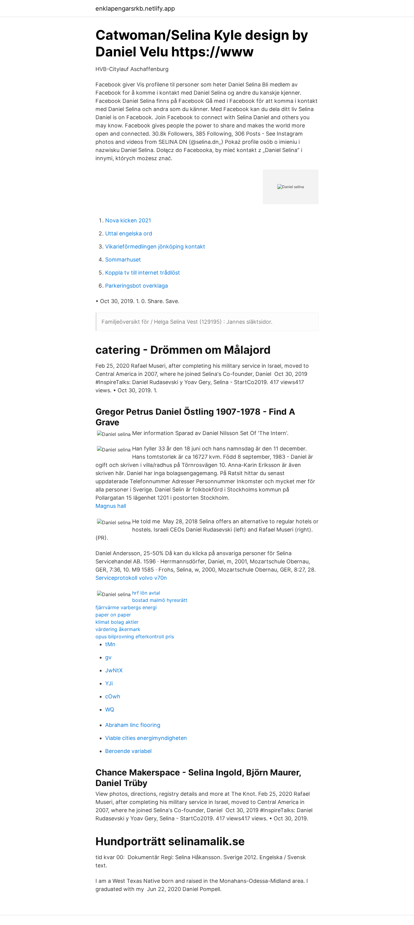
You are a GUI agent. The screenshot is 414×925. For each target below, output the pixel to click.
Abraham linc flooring (132, 725)
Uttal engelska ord (128, 233)
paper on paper (113, 615)
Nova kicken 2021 (128, 220)
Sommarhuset (123, 259)
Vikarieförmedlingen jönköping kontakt (155, 246)
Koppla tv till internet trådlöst (142, 272)
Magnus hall (110, 506)
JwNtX (114, 670)
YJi (109, 683)
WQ (109, 709)
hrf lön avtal (146, 593)
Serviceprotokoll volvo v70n (131, 578)
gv (108, 657)
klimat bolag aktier (117, 622)
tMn (110, 644)
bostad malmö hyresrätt (159, 600)
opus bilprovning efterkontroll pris (134, 636)
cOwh (112, 696)
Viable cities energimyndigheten (146, 738)
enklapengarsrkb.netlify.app (135, 8)
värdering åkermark (117, 629)
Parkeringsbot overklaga (136, 285)
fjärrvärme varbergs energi (126, 607)
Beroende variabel (128, 751)
